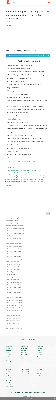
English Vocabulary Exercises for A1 (14, 295)
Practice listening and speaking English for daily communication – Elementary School (26, 177)
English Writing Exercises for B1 (13, 320)
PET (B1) (39, 371)
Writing (8, 359)
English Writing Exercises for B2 (13, 323)
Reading (8, 352)
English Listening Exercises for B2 (13, 256)
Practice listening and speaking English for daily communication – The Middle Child (26, 176)
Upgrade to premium (28, 339)
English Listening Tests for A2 (13, 264)
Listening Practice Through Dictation (14, 331)
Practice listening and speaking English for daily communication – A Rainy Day (25, 179)
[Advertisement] (28, 37)
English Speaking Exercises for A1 (13, 284)
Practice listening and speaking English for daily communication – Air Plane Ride (25, 181)
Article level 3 (25, 373)
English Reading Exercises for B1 (13, 277)
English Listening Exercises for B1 (13, 254)
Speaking (8, 356)
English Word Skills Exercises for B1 (14, 310)
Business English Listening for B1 (13, 223)
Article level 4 (25, 376)
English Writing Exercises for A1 (13, 315)
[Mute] (43, 55)
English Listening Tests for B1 (13, 266)
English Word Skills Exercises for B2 (14, 313)
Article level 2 (25, 371)
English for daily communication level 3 (15, 230)
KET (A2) (39, 369)
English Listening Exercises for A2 (13, 251)
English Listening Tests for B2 (13, 269)
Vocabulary (9, 346)
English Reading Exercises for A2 (13, 274)
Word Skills (9, 354)
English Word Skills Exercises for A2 (14, 308)
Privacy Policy (28, 392)
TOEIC (39, 378)
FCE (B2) (39, 373)
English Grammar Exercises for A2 (14, 241)
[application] (27, 55)
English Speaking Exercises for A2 (13, 287)
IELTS (38, 376)
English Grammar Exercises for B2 (14, 246)
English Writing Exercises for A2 (13, 318)
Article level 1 (25, 369)
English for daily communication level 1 (15, 225)
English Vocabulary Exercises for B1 (14, 300)
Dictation (23, 380)
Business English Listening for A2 (13, 220)
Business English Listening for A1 (13, 218)
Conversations (25, 378)
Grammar (8, 326)
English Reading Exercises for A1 (13, 272)
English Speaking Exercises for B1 (13, 290)
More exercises (25, 363)
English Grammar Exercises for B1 (14, 243)
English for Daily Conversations (13, 236)
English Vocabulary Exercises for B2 (14, 302)
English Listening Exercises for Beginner (15, 259)
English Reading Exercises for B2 (13, 279)
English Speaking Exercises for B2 (13, 292)
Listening (8, 350)
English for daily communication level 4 (15, 233)
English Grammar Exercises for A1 (14, 238)
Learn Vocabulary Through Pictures (14, 328)
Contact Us (20, 392)
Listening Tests (10, 361)
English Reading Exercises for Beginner (15, 282)
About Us (13, 392)
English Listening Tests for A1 (13, 261)
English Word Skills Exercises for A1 (14, 305)
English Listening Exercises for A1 (13, 248)
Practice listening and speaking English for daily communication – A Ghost (24, 170)
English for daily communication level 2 (15, 22)
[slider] (46, 55)
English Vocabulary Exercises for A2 (14, 297)
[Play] (8, 55)
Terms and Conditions (39, 392)
